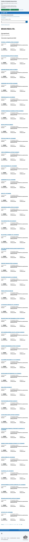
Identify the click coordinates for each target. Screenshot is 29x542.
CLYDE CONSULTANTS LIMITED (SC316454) (10, 414)
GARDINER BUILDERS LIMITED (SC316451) (10, 207)
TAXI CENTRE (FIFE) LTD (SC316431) (8, 221)
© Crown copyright (25, 539)
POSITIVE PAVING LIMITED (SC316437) (9, 401)
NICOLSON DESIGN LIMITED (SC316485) (9, 55)
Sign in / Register (3, 17)
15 (19, 524)
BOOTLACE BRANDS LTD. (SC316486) (9, 165)
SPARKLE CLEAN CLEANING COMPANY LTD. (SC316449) (12, 443)
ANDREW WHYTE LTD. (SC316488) (8, 179)
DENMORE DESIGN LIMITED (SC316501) (9, 69)
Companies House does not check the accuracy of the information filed (10, 16)
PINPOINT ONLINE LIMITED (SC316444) (9, 263)
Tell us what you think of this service (5, 529)
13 (15, 524)
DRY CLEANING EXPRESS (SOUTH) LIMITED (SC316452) (12, 332)
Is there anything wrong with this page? (24, 529)
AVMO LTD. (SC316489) (6, 193)
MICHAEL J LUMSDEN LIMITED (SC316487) (10, 42)
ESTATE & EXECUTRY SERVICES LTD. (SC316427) (11, 373)
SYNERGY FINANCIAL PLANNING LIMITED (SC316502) (12, 110)
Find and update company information (7, 15)
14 (17, 524)
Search (27, 22)
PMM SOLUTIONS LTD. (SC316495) (8, 138)
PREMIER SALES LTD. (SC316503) (8, 97)
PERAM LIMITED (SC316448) (7, 290)
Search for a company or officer (6, 19)
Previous (2, 524)
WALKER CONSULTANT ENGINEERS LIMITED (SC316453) (13, 318)
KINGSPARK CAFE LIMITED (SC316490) (9, 83)
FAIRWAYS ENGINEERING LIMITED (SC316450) (11, 346)
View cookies (21, 9)
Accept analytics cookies (5, 9)
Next (21, 524)
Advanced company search (5, 24)
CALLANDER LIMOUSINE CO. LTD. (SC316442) (10, 359)
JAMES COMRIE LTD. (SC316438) (8, 457)
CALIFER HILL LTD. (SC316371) (7, 470)
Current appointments (6, 35)
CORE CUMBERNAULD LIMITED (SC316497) (10, 152)
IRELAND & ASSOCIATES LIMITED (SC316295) (10, 498)
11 (12, 524)
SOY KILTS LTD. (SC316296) (7, 512)
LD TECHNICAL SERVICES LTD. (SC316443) (10, 304)
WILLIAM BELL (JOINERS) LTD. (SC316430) (10, 234)
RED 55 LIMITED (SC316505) (7, 124)
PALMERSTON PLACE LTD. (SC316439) (9, 277)
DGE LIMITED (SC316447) (6, 387)
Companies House (5, 539)
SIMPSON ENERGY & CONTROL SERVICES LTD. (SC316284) (13, 484)
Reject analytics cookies (14, 9)
